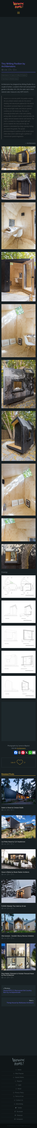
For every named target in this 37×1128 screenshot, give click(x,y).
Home (19, 1070)
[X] (26, 752)
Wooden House (14, 78)
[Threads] (19, 752)
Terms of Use (19, 1096)
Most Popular (19, 1073)
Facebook (20, 1111)
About (19, 1088)
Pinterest (19, 1115)
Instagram (20, 1119)
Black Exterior (5, 75)
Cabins (13, 75)
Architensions (21, 748)
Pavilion (24, 75)
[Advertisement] (18, 40)
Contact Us (19, 1100)
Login (19, 1085)
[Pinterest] (23, 752)
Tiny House (5, 78)
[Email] (34, 752)
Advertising (19, 1104)
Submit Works (19, 1077)
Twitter (20, 1108)
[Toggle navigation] (18, 12)
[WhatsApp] (30, 752)
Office (18, 75)
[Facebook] (16, 752)
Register (19, 1081)
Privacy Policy (19, 1092)
